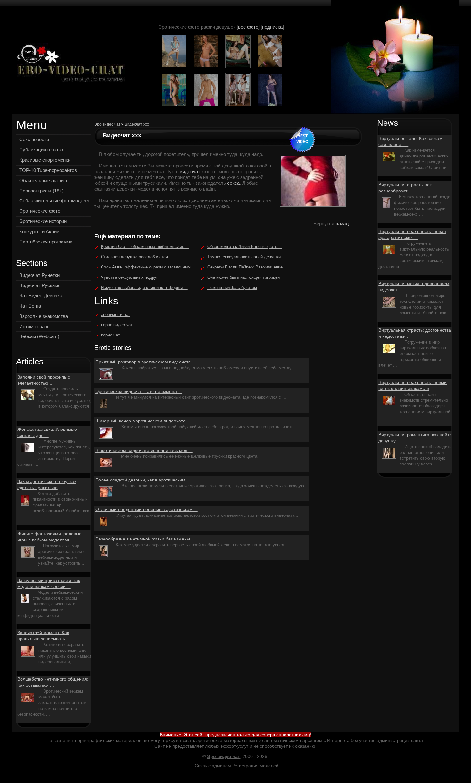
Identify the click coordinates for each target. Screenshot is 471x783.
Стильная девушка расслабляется (134, 256)
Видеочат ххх (137, 124)
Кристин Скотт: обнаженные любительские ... (145, 246)
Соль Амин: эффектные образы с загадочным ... (148, 267)
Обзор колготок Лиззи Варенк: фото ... (244, 246)
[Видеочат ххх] (68, 63)
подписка (272, 27)
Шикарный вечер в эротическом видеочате (140, 420)
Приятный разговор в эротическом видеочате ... (145, 361)
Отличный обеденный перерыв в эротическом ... (146, 509)
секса (233, 183)
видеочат (190, 171)
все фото (248, 27)
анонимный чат (115, 314)
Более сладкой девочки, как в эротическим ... (142, 479)
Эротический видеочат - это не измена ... (138, 391)
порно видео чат (117, 324)
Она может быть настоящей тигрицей (243, 277)
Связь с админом (213, 765)
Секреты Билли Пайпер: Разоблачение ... (247, 267)
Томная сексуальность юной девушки (244, 256)
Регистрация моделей (255, 765)
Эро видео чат (107, 124)
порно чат (110, 335)
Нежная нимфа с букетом (232, 287)
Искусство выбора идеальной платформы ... (144, 287)
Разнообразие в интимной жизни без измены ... (145, 538)
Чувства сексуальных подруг (129, 277)
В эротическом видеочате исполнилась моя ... (144, 450)
